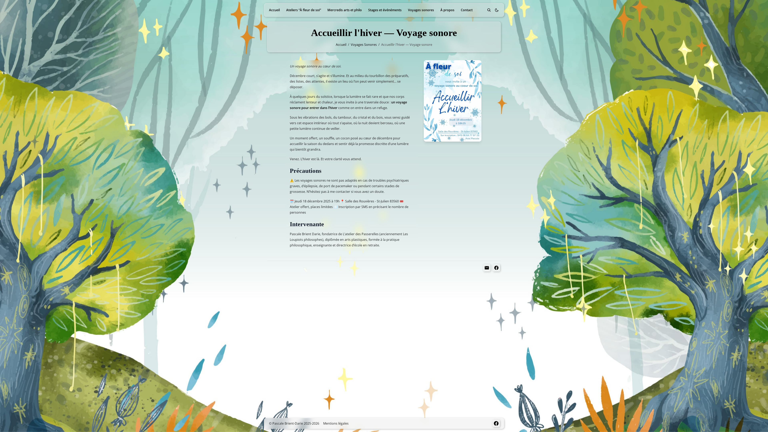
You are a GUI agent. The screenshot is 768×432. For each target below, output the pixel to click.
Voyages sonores (421, 10)
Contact (467, 10)
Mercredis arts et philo (344, 10)
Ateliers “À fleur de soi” (303, 10)
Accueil (274, 10)
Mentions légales (336, 423)
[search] (489, 10)
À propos (447, 10)
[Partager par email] (486, 267)
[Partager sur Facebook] (496, 267)
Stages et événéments (385, 10)
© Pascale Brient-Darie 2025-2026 (294, 423)
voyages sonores (364, 44)
